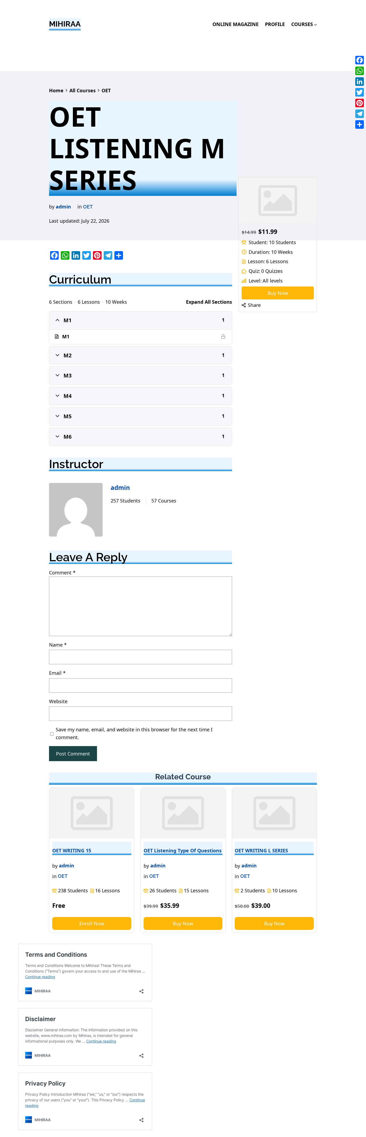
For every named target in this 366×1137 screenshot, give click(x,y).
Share (254, 305)
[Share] (359, 124)
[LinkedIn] (359, 81)
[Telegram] (359, 113)
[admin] (76, 511)
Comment (62, 572)
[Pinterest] (359, 103)
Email (57, 673)
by (51, 206)
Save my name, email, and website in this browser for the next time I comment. (134, 733)
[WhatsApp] (359, 70)
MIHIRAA (65, 24)
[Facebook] (359, 60)
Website (58, 701)
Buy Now (278, 293)
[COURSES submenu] (315, 24)
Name (58, 644)
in (79, 206)
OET (88, 207)
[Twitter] (359, 92)
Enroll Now (91, 923)
